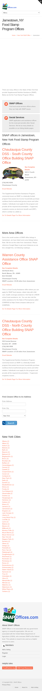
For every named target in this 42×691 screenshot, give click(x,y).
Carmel (5, 467)
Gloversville (7, 493)
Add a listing (6, 649)
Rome (5, 563)
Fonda (5, 489)
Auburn (5, 445)
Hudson (6, 502)
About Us (24, 687)
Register (5, 653)
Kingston (6, 511)
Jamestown (7, 509)
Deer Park (6, 478)
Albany (5, 441)
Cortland (6, 476)
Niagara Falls (8, 539)
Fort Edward (7, 491)
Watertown (7, 587)
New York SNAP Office (23, 35)
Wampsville (7, 580)
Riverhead (7, 556)
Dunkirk (6, 482)
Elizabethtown (8, 485)
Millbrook (6, 528)
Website (9, 189)
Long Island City (9, 517)
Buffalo (5, 463)
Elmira (5, 487)
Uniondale (6, 576)
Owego (5, 546)
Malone (6, 524)
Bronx (5, 458)
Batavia (6, 448)
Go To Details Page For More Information (16, 215)
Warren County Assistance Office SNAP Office (20, 259)
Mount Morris (8, 532)
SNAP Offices (21, 6)
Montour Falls (8, 530)
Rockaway (7, 561)
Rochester (7, 559)
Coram (5, 474)
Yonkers (6, 591)
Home (14, 35)
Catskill (5, 469)
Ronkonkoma (8, 565)
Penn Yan (6, 550)
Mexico (5, 526)
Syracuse (6, 572)
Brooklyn (6, 461)
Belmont (6, 454)
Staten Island (7, 569)
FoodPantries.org (9, 668)
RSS (3, 645)
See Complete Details (10, 268)
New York (6, 537)
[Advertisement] (21, 61)
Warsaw (6, 583)
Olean (5, 543)
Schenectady (7, 567)
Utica (5, 578)
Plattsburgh (7, 552)
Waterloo (6, 585)
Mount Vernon (8, 535)
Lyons (5, 522)
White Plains (7, 589)
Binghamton (7, 456)
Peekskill (6, 548)
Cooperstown (8, 472)
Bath (5, 450)
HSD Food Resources (24, 668)
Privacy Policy (6, 685)
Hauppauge (7, 498)
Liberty (5, 515)
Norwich (6, 541)
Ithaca (5, 504)
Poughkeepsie (8, 554)
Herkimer (6, 500)
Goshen (6, 495)
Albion (5, 443)
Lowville (6, 519)
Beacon (6, 452)
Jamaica (6, 506)
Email (4, 189)
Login (4, 656)
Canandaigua (8, 465)
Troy (5, 574)
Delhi (5, 480)
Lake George (7, 513)
